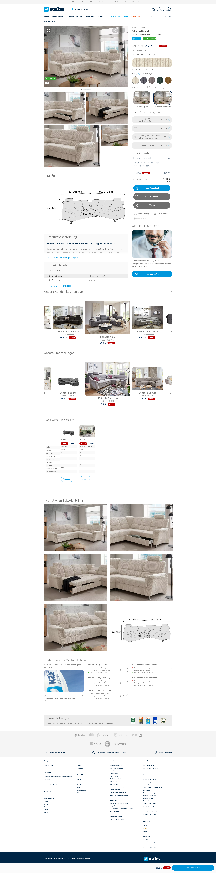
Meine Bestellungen (148, 765)
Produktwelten (82, 775)
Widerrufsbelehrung (149, 842)
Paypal (80, 735)
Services (113, 761)
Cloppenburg (147, 782)
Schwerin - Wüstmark (149, 814)
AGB (144, 844)
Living (46, 809)
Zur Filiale (124, 670)
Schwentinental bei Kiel (150, 812)
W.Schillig (80, 768)
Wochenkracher (49, 782)
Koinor (79, 765)
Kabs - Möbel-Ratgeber (117, 814)
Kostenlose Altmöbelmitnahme (100, 2)
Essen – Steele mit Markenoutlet (152, 787)
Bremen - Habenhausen (150, 779)
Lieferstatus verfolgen (116, 765)
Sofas (46, 17)
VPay (140, 735)
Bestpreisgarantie (115, 790)
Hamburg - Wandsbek (149, 795)
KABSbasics (47, 807)
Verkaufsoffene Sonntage (51, 785)
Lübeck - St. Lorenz (148, 806)
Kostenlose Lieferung (79, 2)
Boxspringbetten (49, 799)
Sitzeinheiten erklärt (116, 817)
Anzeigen (67, 479)
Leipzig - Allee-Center (149, 804)
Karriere (145, 826)
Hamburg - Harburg (149, 793)
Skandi (46, 812)
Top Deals (47, 779)
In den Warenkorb (193, 868)
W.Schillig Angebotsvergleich (119, 795)
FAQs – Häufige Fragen (117, 819)
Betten (54, 17)
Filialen (153, 17)
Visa (134, 735)
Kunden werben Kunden (117, 798)
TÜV (107, 744)
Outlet (124, 17)
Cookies (145, 839)
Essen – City (146, 785)
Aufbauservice (114, 773)
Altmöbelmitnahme (116, 771)
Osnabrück (146, 809)
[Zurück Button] (46, 320)
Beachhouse (47, 796)
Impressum (146, 834)
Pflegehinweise (114, 806)
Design (46, 804)
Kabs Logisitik (95, 743)
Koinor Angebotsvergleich (118, 792)
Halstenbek (146, 790)
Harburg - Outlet (148, 798)
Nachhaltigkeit (114, 811)
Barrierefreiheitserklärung (150, 847)
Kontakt (145, 831)
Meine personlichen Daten (150, 768)
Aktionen (115, 17)
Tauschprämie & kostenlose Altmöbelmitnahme (58, 777)
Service (160, 17)
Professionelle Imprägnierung (119, 803)
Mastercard (91, 735)
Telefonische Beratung (116, 779)
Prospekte (104, 17)
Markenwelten (82, 761)
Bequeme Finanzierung (117, 787)
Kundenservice (114, 776)
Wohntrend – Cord (138, 28)
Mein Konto (147, 761)
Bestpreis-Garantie (121, 2)
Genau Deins (113, 800)
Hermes (120, 744)
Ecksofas (52, 21)
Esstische (70, 17)
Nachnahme (120, 735)
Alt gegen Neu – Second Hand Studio (121, 808)
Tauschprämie (48, 765)
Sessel (61, 17)
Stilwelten (47, 792)
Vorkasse (103, 735)
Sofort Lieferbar (91, 17)
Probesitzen (113, 781)
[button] (81, 89)
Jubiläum (145, 828)
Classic (46, 801)
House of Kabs (147, 801)
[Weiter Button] (170, 320)
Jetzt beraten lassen (138, 2)
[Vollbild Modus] (48, 30)
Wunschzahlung (115, 784)
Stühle (79, 17)
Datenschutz (147, 836)
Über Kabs (168, 17)
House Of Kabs (137, 17)
